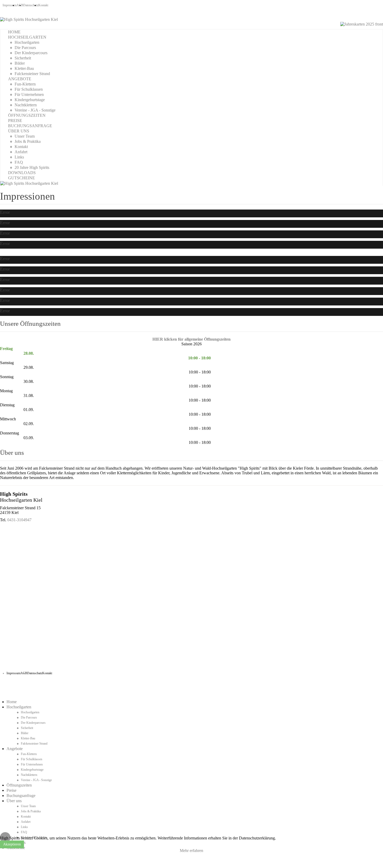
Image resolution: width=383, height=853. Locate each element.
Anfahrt (21, 152)
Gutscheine (21, 178)
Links (19, 157)
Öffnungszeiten (27, 115)
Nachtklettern (26, 105)
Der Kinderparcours (31, 53)
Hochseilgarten (27, 37)
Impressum (9, 5)
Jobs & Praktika (28, 141)
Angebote (19, 79)
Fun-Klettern (25, 84)
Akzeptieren (12, 844)
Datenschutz (30, 5)
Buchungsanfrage (30, 126)
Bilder (20, 63)
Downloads (22, 172)
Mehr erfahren (191, 850)
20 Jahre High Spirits (32, 167)
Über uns (18, 131)
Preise (15, 120)
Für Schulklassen (29, 89)
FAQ (19, 162)
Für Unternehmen (29, 94)
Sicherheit (23, 58)
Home (14, 32)
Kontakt (43, 5)
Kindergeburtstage (30, 99)
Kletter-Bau (24, 68)
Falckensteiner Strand (32, 73)
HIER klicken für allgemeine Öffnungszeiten (191, 339)
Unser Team (25, 136)
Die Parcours (25, 47)
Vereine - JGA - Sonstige (35, 110)
